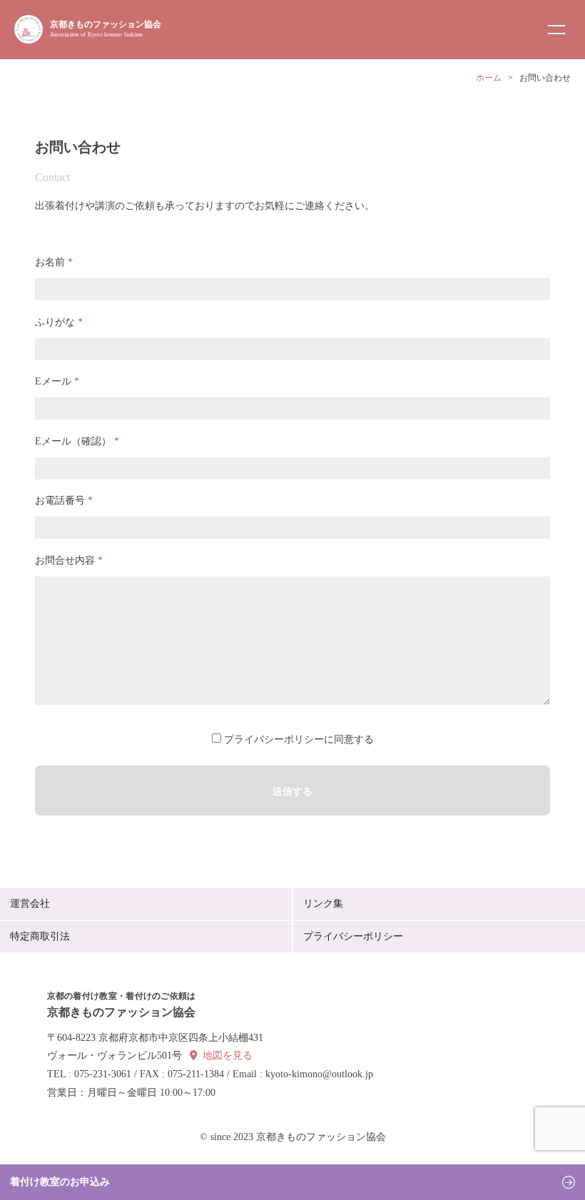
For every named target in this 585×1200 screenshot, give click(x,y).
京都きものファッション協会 (105, 29)
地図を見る (228, 1055)
